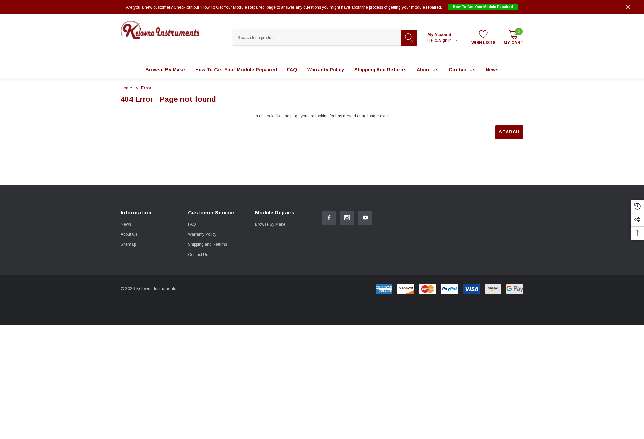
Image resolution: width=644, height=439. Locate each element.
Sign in (446, 40)
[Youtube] (365, 218)
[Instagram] (347, 218)
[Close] (628, 7)
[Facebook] (329, 218)
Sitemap (128, 244)
